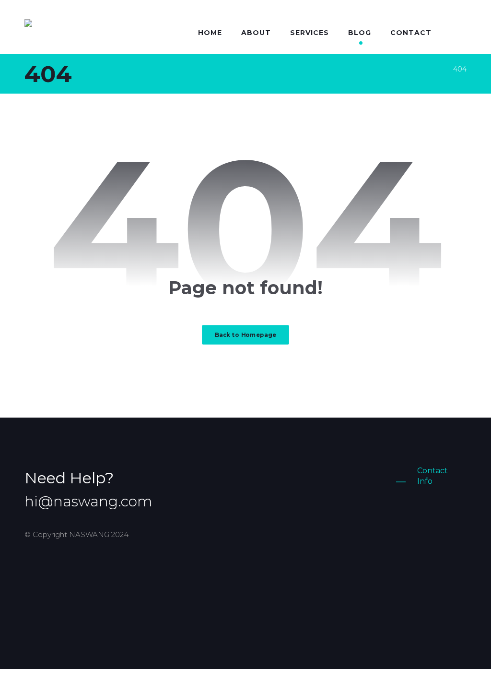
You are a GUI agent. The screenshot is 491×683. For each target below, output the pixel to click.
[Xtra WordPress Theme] (66, 30)
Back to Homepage (245, 334)
